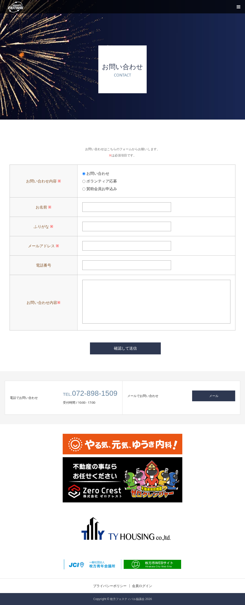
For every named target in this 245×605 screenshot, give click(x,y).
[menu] (238, 6)
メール (213, 396)
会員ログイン (142, 586)
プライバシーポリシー (110, 586)
